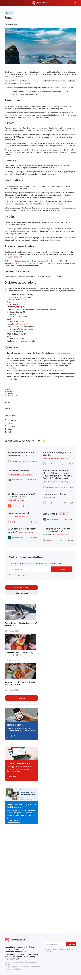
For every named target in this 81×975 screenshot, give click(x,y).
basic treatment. (15, 257)
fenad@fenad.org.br (20, 324)
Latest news (21, 698)
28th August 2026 (12, 631)
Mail (9, 432)
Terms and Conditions (13, 959)
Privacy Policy (42, 575)
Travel (9, 13)
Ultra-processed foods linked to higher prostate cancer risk (21, 683)
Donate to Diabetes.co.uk (15, 952)
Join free (12, 777)
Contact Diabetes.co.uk (14, 949)
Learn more (13, 820)
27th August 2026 (12, 660)
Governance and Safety (14, 954)
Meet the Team (32, 954)
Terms (33, 575)
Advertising (29, 947)
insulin (17, 231)
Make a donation (21, 593)
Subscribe (61, 569)
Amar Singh (9, 408)
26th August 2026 (12, 690)
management (22, 115)
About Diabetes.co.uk (14, 947)
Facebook (12, 420)
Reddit (10, 429)
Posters (8, 956)
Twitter (11, 423)
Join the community (21, 587)
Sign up (12, 736)
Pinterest (11, 426)
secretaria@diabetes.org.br (23, 341)
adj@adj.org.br (18, 306)
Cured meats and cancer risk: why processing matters (19, 653)
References (17, 956)
